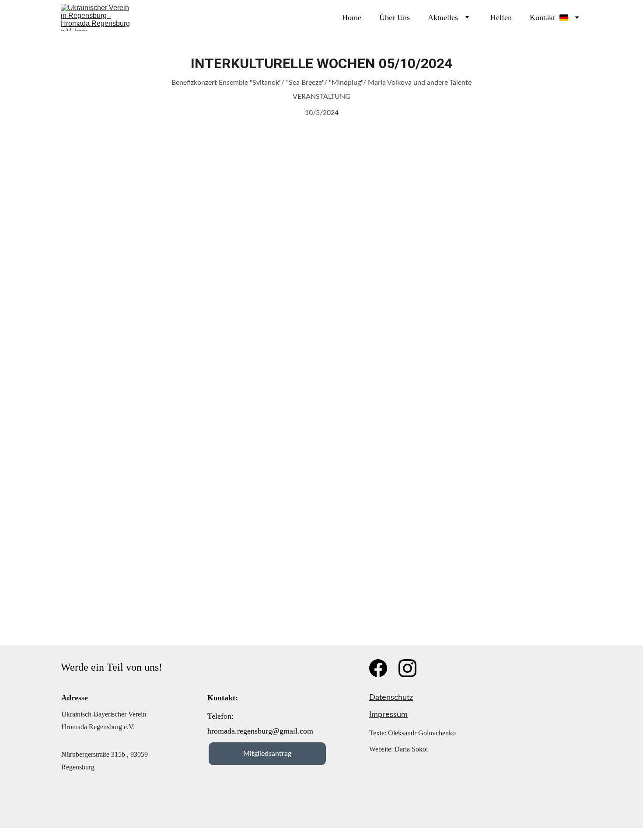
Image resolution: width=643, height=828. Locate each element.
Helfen (501, 17)
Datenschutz (391, 698)
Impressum (388, 715)
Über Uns (394, 17)
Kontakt (542, 17)
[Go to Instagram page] (407, 668)
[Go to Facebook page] (378, 668)
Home (351, 17)
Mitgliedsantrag (267, 753)
